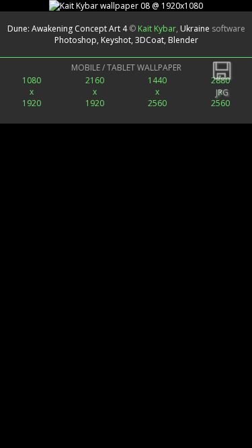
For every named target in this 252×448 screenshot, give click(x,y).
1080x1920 (31, 92)
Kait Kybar (157, 28)
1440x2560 (157, 92)
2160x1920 (94, 92)
